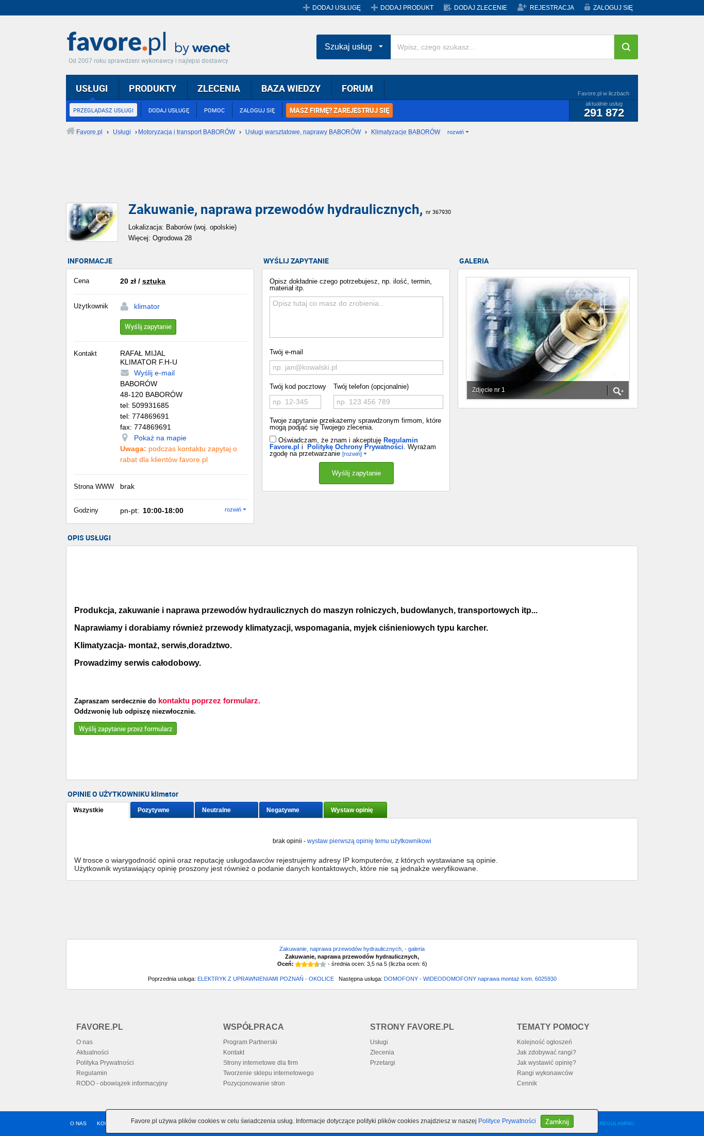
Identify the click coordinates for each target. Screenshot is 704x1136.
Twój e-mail (286, 352)
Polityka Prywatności (105, 1062)
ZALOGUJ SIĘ (613, 7)
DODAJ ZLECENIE (480, 7)
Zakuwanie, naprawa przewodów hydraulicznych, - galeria (352, 949)
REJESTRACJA (552, 7)
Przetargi (382, 1062)
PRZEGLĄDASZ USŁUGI (103, 110)
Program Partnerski (250, 1042)
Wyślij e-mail (154, 373)
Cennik (527, 1083)
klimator (147, 306)
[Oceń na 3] (311, 964)
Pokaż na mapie (160, 438)
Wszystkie (88, 810)
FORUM (357, 88)
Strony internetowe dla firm (260, 1062)
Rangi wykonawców (545, 1073)
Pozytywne (154, 810)
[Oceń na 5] (323, 964)
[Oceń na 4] (317, 964)
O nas (84, 1042)
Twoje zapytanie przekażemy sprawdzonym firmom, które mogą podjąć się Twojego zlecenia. (355, 424)
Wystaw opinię (352, 810)
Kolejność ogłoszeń (544, 1042)
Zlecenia (382, 1052)
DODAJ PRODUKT (406, 7)
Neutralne (216, 810)
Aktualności (92, 1052)
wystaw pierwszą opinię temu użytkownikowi (369, 841)
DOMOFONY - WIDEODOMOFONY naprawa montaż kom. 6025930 (470, 979)
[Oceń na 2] (304, 964)
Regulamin (91, 1073)
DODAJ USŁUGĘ (336, 7)
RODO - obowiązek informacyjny (121, 1083)
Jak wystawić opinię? (546, 1062)
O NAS (78, 1123)
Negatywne (282, 810)
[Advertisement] (316, 178)
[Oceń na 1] (298, 964)
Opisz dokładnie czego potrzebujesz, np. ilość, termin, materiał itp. (351, 284)
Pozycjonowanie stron (254, 1083)
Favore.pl (151, 44)
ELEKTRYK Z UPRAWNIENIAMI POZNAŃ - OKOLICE (265, 979)
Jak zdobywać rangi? (546, 1052)
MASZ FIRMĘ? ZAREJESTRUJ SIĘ (339, 110)
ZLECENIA (218, 88)
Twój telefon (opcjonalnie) (371, 386)
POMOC (214, 110)
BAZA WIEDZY (291, 88)
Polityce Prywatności (507, 1121)
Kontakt (233, 1052)
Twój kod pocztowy (298, 386)
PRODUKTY (152, 88)
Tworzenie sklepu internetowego (268, 1073)
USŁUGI (92, 88)
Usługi (379, 1042)
